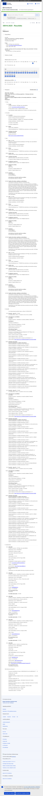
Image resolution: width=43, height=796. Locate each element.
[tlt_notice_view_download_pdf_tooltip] (5, 72)
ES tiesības (5, 739)
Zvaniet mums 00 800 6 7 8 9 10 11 (9, 761)
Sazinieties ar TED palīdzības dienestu (9, 711)
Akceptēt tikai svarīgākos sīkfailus (22, 793)
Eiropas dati (5, 741)
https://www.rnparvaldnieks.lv (20, 566)
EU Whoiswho (5, 745)
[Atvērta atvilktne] (4, 31)
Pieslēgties (31, 3)
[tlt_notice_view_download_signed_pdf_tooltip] (32, 63)
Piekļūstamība (5, 726)
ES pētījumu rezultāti (6, 743)
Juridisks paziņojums (6, 722)
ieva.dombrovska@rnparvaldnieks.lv (15, 45)
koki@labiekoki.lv (15, 587)
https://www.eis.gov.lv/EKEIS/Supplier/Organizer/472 (20, 663)
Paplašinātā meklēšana (11, 18)
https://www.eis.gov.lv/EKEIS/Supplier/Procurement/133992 (25, 339)
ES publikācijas (5, 747)
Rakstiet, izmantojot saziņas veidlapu (9, 765)
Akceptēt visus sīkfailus (9, 793)
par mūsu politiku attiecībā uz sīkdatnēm (32, 786)
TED (3, 22)
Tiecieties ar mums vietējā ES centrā (9, 767)
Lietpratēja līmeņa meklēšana (21, 18)
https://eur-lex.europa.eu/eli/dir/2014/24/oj (15, 135)
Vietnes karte (5, 733)
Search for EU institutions (7, 773)
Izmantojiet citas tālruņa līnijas (8, 763)
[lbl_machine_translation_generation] (15, 80)
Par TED (4, 731)
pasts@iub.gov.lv (15, 657)
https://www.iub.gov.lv (19, 660)
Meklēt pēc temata (31, 18)
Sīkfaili (4, 724)
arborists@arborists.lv (16, 610)
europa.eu (14, 756)
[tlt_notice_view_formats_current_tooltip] (37, 89)
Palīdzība (4, 709)
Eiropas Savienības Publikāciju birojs (10, 701)
